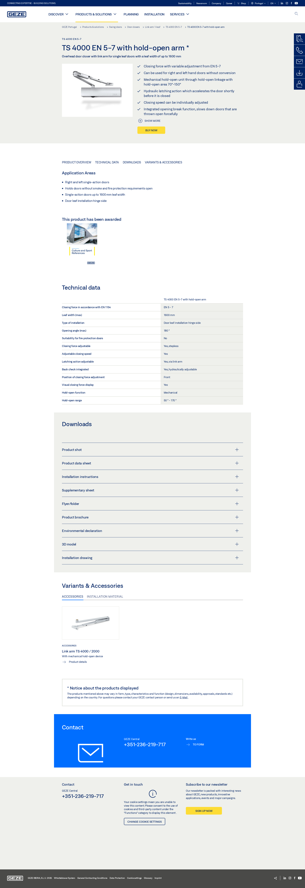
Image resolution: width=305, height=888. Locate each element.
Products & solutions (93, 14)
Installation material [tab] (105, 596)
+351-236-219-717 (145, 744)
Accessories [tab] (72, 596)
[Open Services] (187, 14)
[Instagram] (287, 3)
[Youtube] (296, 3)
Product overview (76, 162)
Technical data (107, 162)
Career (229, 3)
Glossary (148, 878)
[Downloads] (299, 72)
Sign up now (203, 810)
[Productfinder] (299, 39)
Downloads (132, 162)
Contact (68, 784)
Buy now (151, 130)
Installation (154, 14)
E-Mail (184, 697)
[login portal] (299, 84)
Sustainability (185, 3)
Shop (243, 3)
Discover (56, 14)
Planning (131, 14)
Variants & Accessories (163, 162)
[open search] (296, 14)
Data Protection (117, 878)
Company (216, 3)
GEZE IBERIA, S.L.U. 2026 (40, 878)
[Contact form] (299, 61)
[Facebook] (291, 3)
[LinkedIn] (282, 3)
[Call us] (299, 50)
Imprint (158, 878)
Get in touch (133, 784)
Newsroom (201, 3)
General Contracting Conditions (92, 878)
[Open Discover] (67, 14)
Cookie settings (134, 878)
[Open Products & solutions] (115, 14)
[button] (258, 3)
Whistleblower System (64, 878)
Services (177, 14)
